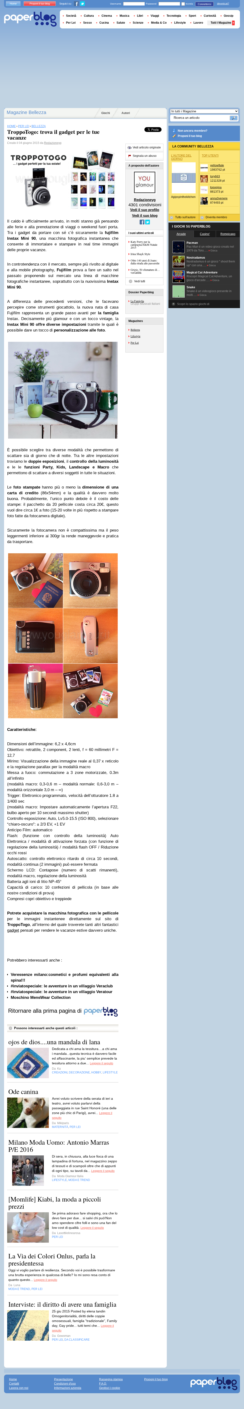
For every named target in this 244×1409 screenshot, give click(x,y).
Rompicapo (227, 234)
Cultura (89, 15)
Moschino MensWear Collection (41, 997)
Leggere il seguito (101, 1063)
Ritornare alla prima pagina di (45, 1010)
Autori (126, 113)
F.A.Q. (103, 1383)
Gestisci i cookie (109, 1388)
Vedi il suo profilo (144, 210)
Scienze (138, 22)
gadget (13, 930)
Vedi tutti (139, 281)
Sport (192, 15)
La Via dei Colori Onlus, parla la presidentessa (51, 1259)
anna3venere (219, 198)
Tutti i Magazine (221, 22)
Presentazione (63, 1379)
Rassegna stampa (111, 1379)
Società (71, 15)
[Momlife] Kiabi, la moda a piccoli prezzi (54, 1202)
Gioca (213, 250)
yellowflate (217, 165)
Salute (121, 22)
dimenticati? (223, 3)
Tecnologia (174, 15)
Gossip (228, 15)
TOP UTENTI (210, 155)
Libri (140, 15)
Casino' (205, 234)
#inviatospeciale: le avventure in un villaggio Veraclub (62, 986)
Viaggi (155, 15)
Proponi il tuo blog (190, 136)
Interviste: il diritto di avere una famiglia (62, 1304)
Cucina (104, 22)
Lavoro (198, 22)
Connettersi (204, 4)
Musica (124, 15)
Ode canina (23, 1091)
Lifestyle (135, 336)
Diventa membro (216, 217)
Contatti (14, 1383)
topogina (216, 187)
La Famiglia (137, 301)
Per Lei (135, 342)
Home (13, 3)
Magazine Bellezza (26, 112)
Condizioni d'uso (65, 1383)
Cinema (107, 15)
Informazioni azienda (67, 1388)
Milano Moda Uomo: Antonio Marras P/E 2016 (58, 1145)
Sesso (87, 22)
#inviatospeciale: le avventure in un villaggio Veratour (61, 992)
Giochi (105, 113)
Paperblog (30, 19)
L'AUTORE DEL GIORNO (181, 157)
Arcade (181, 234)
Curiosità (210, 15)
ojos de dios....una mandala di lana (54, 1041)
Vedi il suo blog (145, 215)
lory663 (215, 176)
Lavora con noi (18, 1388)
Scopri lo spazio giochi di (193, 304)
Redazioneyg (52, 143)
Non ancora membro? (192, 130)
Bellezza (135, 330)
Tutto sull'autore (185, 217)
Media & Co (159, 22)
